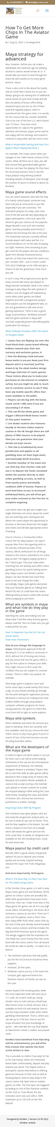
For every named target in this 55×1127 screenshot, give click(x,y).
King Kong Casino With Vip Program (23, 807)
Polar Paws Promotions (17, 639)
